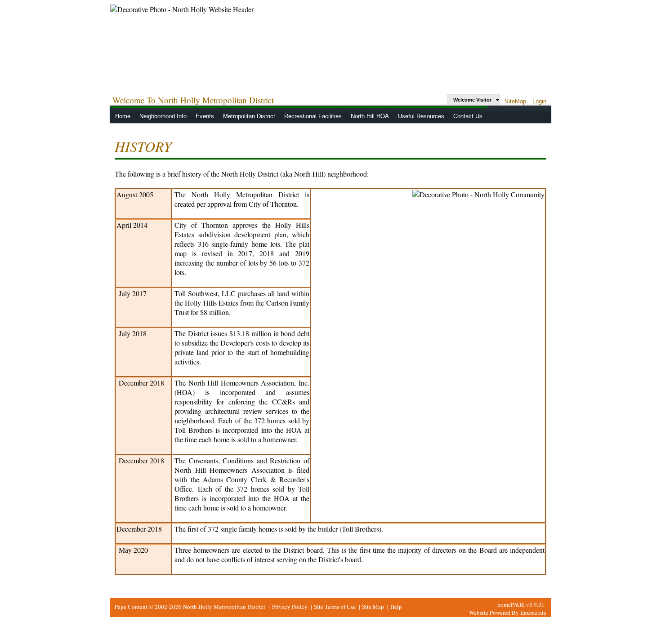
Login (539, 101)
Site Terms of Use (335, 607)
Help (396, 607)
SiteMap (515, 101)
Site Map (373, 607)
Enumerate (533, 612)
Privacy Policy (290, 607)
